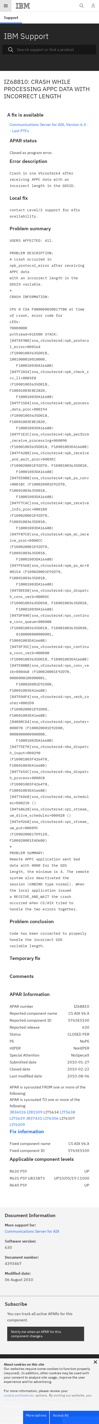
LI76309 (17, 1124)
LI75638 (67, 1112)
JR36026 (18, 1112)
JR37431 (34, 1118)
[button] (95, 1362)
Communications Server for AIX (32, 1231)
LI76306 (51, 1118)
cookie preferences (19, 1395)
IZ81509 (35, 1112)
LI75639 (17, 1118)
